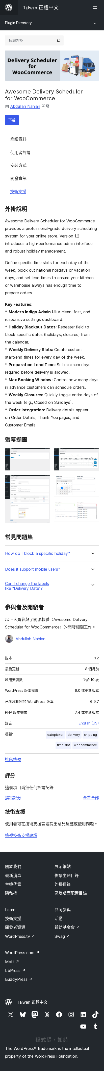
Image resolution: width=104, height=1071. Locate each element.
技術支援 (18, 191)
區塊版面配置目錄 (71, 893)
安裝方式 (18, 165)
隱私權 (11, 893)
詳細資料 (18, 139)
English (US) (89, 723)
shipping (90, 735)
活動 (59, 918)
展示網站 (63, 866)
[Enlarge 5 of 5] (92, 507)
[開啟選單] (96, 7)
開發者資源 (15, 927)
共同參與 (63, 909)
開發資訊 (18, 178)
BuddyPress (19, 979)
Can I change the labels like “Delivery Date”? (27, 586)
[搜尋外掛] (59, 40)
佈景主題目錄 (67, 875)
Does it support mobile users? (32, 569)
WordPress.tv (20, 936)
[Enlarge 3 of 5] (92, 454)
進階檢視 (13, 759)
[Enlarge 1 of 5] (43, 454)
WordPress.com (22, 952)
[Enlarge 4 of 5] (92, 481)
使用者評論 (20, 152)
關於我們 (13, 866)
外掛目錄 (63, 884)
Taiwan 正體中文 (32, 1002)
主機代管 (13, 884)
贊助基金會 (67, 927)
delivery (74, 735)
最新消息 (13, 875)
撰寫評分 (13, 797)
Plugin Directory (18, 23)
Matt (12, 961)
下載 (11, 120)
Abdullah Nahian (25, 106)
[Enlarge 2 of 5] (43, 481)
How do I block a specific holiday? (37, 553)
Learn (10, 909)
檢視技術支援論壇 (21, 835)
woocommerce (85, 745)
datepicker (55, 735)
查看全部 (91, 797)
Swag (62, 936)
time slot (63, 745)
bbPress (15, 970)
